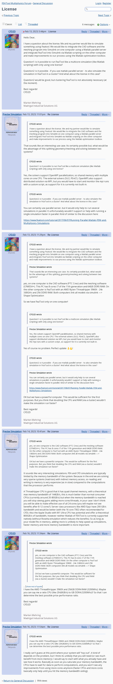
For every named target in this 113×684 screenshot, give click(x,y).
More (104, 31)
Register (107, 3)
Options (104, 24)
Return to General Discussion (18, 680)
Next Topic (103, 15)
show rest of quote (34, 586)
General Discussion (43, 3)
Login (98, 3)
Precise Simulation (12, 114)
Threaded (33, 24)
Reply (84, 31)
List (20, 24)
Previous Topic (11, 15)
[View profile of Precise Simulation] (12, 129)
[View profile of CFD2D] (12, 46)
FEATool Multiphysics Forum (16, 3)
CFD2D (12, 31)
